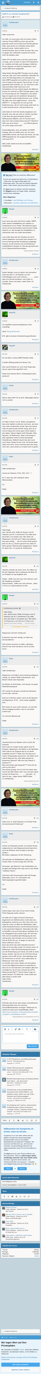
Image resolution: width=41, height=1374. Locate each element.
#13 (38, 738)
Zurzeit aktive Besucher (10, 1177)
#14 (38, 818)
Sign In (8, 1168)
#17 (38, 999)
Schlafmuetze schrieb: (11, 608)
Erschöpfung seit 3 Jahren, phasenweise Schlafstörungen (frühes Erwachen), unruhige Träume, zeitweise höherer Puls (22, 1107)
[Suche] (38, 2)
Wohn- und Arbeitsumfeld (13, 1218)
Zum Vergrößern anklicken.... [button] (20, 627)
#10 (38, 566)
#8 (38, 464)
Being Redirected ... (14, 331)
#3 (38, 268)
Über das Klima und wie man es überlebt (19, 1214)
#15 (38, 842)
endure (9, 1072)
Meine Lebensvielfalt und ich (15, 1228)
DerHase (9, 1098)
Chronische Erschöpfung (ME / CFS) (22, 1072)
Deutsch (14, 1337)
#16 (38, 907)
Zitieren (36, 149)
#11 (38, 604)
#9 (38, 526)
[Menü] (2, 2)
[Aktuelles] (34, 2)
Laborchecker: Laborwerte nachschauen (19, 1235)
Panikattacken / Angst (21, 1083)
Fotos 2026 (9, 1221)
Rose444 (9, 1061)
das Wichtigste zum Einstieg (23, 200)
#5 (38, 354)
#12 (38, 667)
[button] (5, 1029)
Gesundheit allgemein (12, 1239)
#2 (38, 217)
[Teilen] (35, 31)
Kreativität (9, 1225)
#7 (38, 418)
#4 (38, 321)
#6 (38, 394)
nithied (36, 1256)
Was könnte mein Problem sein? (22, 1098)
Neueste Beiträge (8, 1203)
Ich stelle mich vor (11, 1232)
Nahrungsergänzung (19, 1061)
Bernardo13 (10, 1083)
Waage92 (9, 1111)
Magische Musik (11, 1207)
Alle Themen (10, 1211)
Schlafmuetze (8, 17)
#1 (38, 31)
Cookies (5, 1337)
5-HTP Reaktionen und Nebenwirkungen (21, 1059)
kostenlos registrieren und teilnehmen (25, 203)
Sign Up (22, 1168)
